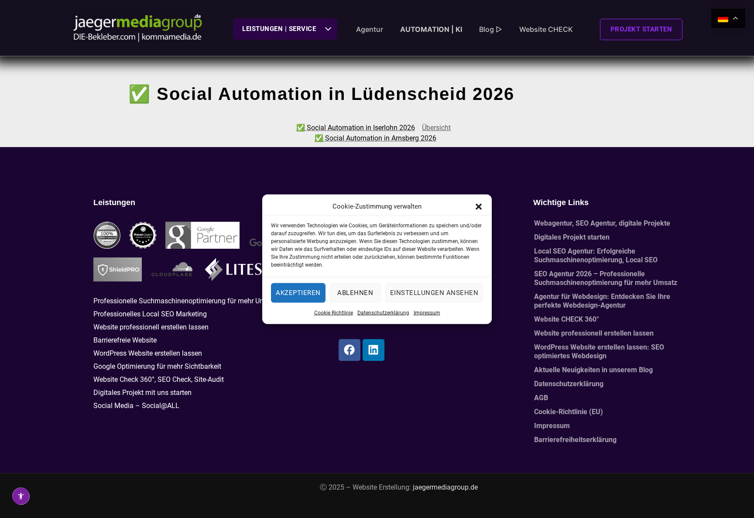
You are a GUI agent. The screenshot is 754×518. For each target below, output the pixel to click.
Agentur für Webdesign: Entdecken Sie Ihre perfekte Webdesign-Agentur (602, 300)
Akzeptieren (298, 293)
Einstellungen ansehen (434, 293)
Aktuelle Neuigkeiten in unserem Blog (593, 370)
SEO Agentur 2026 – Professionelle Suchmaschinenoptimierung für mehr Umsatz (605, 278)
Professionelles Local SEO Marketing (150, 314)
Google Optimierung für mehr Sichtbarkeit (157, 366)
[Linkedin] (373, 350)
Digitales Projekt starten (572, 237)
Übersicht (436, 127)
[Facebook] (349, 350)
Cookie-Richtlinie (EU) (568, 412)
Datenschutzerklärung (383, 312)
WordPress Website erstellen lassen (147, 353)
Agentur (369, 29)
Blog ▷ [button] (490, 29)
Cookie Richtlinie (333, 312)
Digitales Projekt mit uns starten (142, 392)
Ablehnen (355, 293)
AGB (541, 398)
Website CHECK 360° (566, 319)
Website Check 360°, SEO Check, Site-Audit (158, 379)
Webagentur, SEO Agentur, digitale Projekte (602, 223)
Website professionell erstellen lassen (151, 327)
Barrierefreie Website (125, 340)
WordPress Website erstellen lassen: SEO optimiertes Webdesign (599, 351)
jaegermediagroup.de (445, 487)
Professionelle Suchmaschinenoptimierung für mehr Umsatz (186, 301)
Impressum (427, 312)
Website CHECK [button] (546, 29)
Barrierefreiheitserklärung (575, 440)
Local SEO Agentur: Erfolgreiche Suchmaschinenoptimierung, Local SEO (596, 255)
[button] (478, 206)
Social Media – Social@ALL (136, 405)
